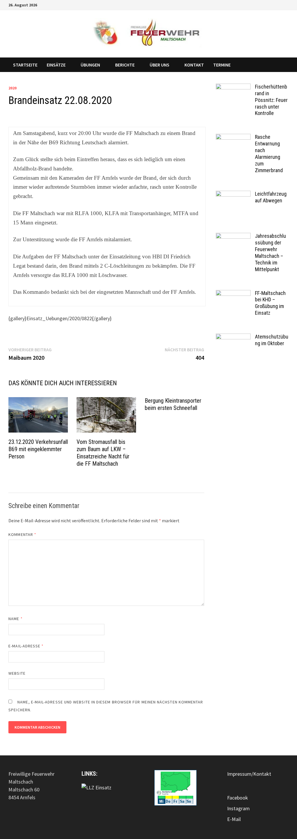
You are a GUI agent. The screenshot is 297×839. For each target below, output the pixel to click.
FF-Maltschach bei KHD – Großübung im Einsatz (270, 303)
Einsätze (56, 65)
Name (15, 618)
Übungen (90, 65)
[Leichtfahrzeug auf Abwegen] (233, 194)
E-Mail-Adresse (26, 646)
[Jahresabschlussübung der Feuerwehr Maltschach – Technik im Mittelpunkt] (233, 236)
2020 (12, 88)
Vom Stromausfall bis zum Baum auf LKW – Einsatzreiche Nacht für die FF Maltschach (103, 452)
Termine (222, 65)
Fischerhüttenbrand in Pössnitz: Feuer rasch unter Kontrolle (271, 100)
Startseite (25, 65)
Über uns (159, 65)
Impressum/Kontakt (249, 773)
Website (17, 673)
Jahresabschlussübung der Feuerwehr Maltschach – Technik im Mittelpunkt (270, 252)
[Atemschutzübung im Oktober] (233, 337)
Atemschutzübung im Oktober (271, 340)
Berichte (125, 65)
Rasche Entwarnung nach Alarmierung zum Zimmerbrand (269, 153)
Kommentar (22, 534)
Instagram (238, 808)
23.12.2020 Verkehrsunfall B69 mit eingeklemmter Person (38, 449)
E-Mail (234, 819)
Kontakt (194, 65)
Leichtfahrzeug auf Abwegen (271, 197)
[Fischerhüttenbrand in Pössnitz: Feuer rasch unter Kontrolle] (233, 87)
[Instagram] (278, 4)
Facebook (237, 797)
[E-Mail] (285, 4)
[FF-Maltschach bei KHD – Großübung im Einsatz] (233, 294)
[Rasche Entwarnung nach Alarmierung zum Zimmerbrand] (233, 137)
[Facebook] (271, 4)
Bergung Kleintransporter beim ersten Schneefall (173, 404)
